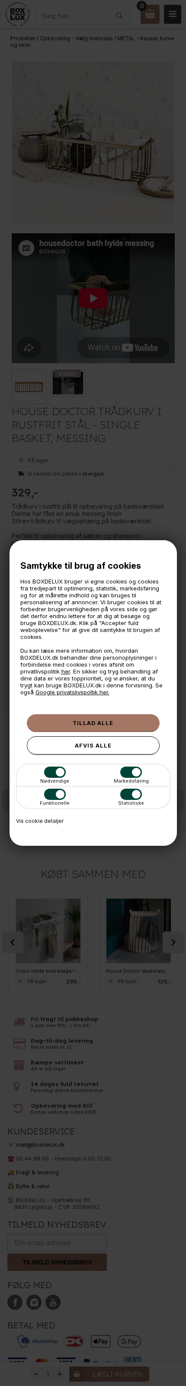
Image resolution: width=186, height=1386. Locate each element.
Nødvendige (54, 781)
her (65, 671)
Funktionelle (55, 803)
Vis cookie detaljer (40, 821)
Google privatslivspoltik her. (72, 692)
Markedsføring (131, 781)
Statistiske (131, 803)
